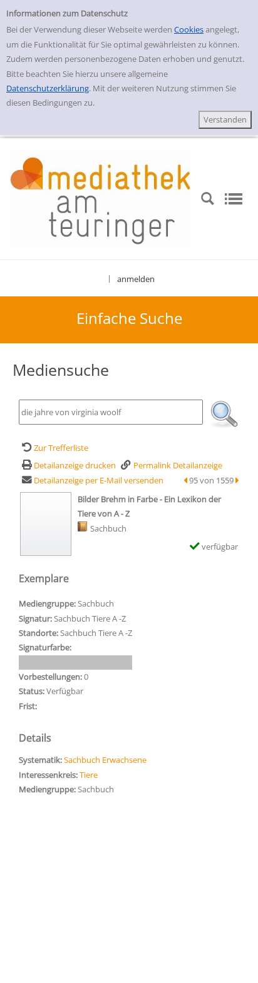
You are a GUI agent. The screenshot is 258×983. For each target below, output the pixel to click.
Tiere (89, 774)
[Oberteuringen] (100, 198)
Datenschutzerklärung (47, 88)
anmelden (136, 279)
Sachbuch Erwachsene (105, 759)
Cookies (189, 29)
